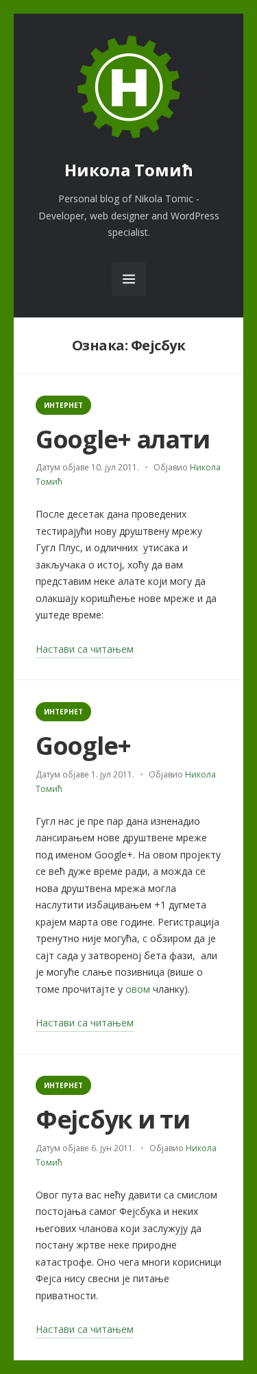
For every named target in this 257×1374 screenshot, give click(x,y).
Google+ (83, 745)
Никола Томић (128, 169)
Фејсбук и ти (113, 1119)
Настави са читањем (85, 650)
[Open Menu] (129, 279)
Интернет (63, 405)
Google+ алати (123, 439)
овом (137, 989)
